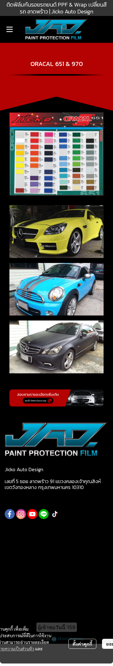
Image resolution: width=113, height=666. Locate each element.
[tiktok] (55, 514)
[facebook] (10, 514)
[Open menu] (9, 29)
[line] (44, 514)
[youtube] (32, 514)
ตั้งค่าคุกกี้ (82, 644)
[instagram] (21, 514)
